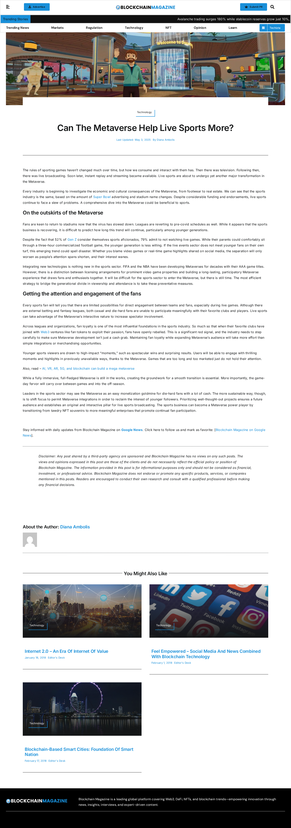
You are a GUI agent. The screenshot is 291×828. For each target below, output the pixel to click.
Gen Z (72, 239)
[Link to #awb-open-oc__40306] (8, 7)
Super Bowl (102, 197)
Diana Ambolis (166, 139)
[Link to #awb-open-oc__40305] (276, 7)
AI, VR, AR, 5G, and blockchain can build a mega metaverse (88, 368)
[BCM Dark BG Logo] (36, 800)
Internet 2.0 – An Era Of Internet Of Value (66, 651)
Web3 (45, 332)
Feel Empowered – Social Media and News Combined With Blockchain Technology (206, 654)
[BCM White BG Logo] (145, 7)
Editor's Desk (56, 657)
